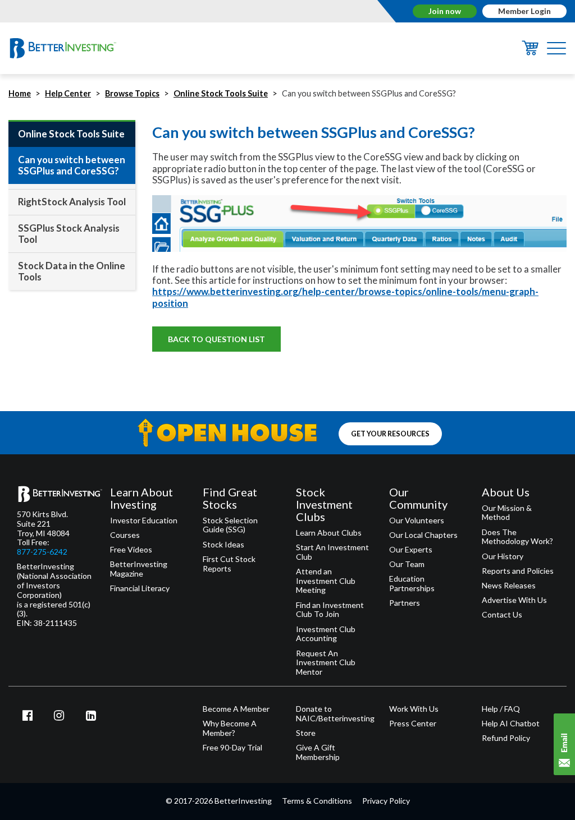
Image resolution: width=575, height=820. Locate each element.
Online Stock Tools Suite (221, 93)
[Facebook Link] (27, 715)
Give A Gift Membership (318, 752)
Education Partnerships (412, 583)
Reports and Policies (518, 570)
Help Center (68, 93)
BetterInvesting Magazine (138, 569)
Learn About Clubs (329, 532)
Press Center (412, 723)
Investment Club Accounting (325, 634)
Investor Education (143, 520)
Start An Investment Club (332, 552)
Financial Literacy (140, 588)
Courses (125, 535)
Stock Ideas (223, 544)
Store (306, 733)
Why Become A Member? (230, 728)
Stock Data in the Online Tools (71, 271)
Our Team (407, 564)
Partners (404, 602)
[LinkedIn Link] (91, 715)
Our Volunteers (416, 520)
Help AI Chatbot (511, 723)
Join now (444, 11)
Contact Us (502, 614)
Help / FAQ (501, 708)
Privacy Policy (386, 800)
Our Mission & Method (507, 513)
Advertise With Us (514, 600)
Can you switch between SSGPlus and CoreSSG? (71, 165)
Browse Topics (132, 93)
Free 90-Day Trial (232, 747)
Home (19, 93)
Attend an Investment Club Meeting (325, 581)
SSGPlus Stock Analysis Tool (69, 233)
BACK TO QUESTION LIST (216, 339)
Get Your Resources (390, 434)
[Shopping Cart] (530, 52)
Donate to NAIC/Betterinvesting (334, 713)
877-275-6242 (42, 551)
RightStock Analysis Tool (72, 202)
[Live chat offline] (564, 744)
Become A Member (236, 708)
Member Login (524, 11)
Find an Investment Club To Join (330, 610)
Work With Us (414, 708)
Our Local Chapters (423, 535)
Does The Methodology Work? (517, 537)
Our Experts (410, 549)
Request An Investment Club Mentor (325, 663)
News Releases (509, 585)
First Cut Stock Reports (229, 564)
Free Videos (131, 549)
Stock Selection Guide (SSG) (230, 525)
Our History (502, 556)
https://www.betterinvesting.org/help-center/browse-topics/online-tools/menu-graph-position (345, 296)
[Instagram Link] (59, 715)
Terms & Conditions (317, 800)
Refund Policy (506, 738)
